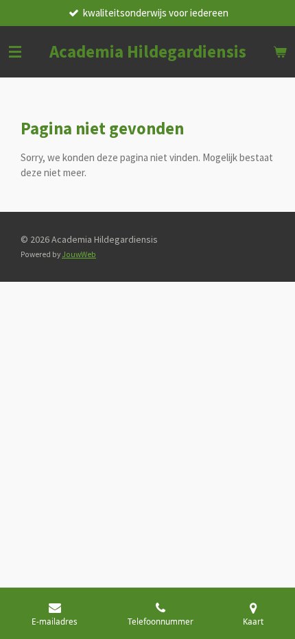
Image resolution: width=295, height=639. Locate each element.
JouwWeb (79, 254)
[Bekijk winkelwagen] (280, 51)
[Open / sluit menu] (15, 51)
